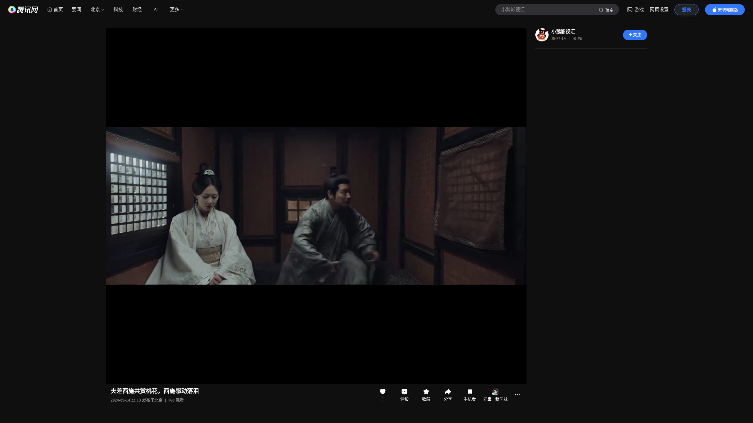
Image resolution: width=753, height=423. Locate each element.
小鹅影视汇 (563, 31)
